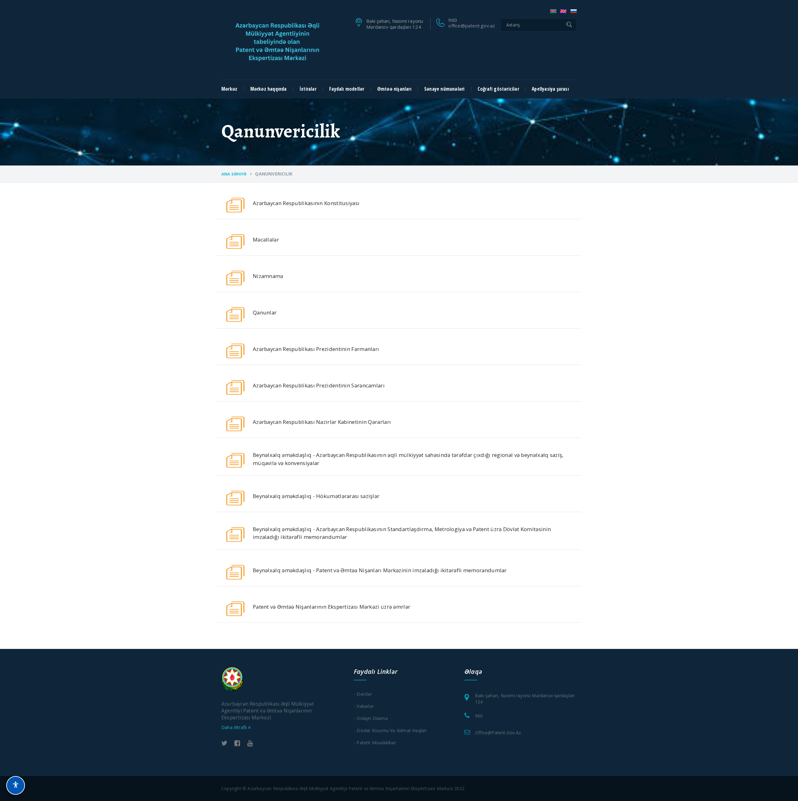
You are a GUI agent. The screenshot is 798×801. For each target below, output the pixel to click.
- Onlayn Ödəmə (371, 718)
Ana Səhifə (233, 174)
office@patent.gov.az (471, 25)
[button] (15, 785)
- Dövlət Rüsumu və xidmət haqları (390, 730)
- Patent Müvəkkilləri (375, 743)
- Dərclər (363, 694)
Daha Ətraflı (234, 727)
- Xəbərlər (364, 706)
